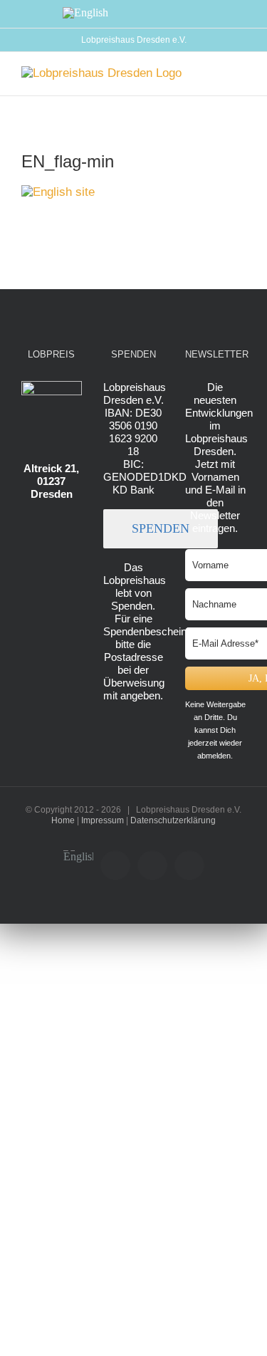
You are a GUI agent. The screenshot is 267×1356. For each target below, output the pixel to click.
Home (63, 820)
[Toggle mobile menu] (240, 73)
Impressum (102, 820)
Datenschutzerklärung (173, 820)
